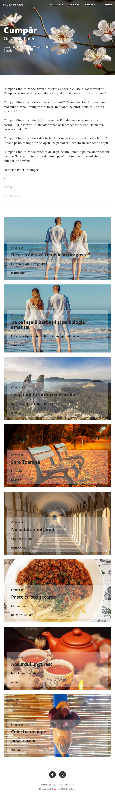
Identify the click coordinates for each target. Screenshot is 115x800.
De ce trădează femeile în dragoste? (50, 255)
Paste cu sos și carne (33, 597)
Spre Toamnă (25, 462)
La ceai (74, 4)
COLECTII (91, 4)
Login (107, 4)
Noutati (56, 4)
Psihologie (18, 272)
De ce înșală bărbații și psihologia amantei (48, 324)
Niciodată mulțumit (33, 529)
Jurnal (16, 749)
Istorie (16, 412)
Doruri (16, 480)
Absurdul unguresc (32, 664)
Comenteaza (12, 195)
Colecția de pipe (28, 732)
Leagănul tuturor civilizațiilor (43, 394)
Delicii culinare (22, 615)
